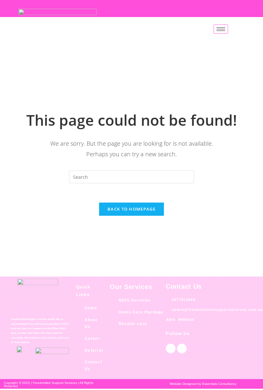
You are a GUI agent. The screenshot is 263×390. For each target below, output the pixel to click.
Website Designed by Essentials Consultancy (203, 383)
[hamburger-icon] (221, 29)
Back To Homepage (131, 209)
